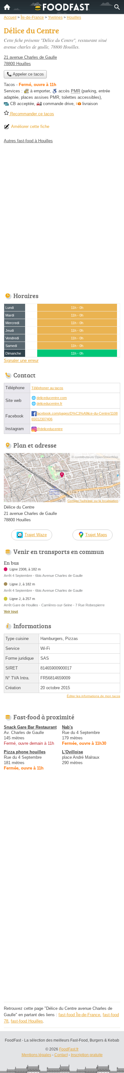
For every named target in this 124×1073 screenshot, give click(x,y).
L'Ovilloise (72, 752)
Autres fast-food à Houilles (28, 140)
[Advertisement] (62, 216)
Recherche (117, 7)
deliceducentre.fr (49, 403)
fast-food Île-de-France (79, 1014)
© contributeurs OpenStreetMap (95, 457)
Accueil (7, 7)
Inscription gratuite (87, 1055)
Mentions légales (36, 1055)
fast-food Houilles (27, 1021)
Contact (61, 1055)
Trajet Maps (96, 534)
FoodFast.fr (69, 1049)
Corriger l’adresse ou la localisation (92, 501)
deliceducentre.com (52, 398)
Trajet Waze (35, 534)
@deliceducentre (50, 429)
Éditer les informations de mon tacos (93, 696)
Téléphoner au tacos (47, 388)
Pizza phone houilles (24, 752)
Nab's (67, 727)
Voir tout (11, 611)
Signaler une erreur (21, 360)
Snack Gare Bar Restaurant (30, 727)
